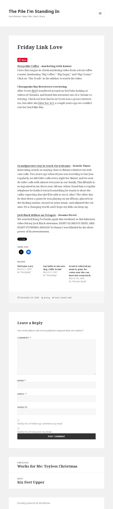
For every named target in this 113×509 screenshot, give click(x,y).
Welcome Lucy (25, 266)
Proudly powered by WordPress (33, 503)
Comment (24, 337)
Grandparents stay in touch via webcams (43, 165)
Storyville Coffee (28, 66)
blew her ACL (46, 103)
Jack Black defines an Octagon (36, 215)
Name (21, 380)
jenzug (47, 297)
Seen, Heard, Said (63, 297)
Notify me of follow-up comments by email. (40, 423)
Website (22, 407)
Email (21, 393)
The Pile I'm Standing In (34, 11)
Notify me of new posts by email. (34, 431)
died (33, 90)
